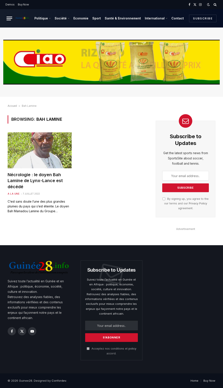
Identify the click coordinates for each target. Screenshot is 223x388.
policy (132, 348)
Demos (10, 4)
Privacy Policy (198, 203)
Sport (96, 18)
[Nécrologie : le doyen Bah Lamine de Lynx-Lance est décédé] (40, 150)
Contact (177, 18)
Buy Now (23, 4)
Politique (41, 18)
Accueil (12, 105)
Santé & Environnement (123, 18)
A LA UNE (13, 193)
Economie (80, 18)
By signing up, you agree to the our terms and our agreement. (186, 203)
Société (61, 18)
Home (194, 380)
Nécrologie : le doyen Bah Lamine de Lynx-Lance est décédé (35, 180)
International (155, 18)
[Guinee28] (22, 18)
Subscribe (203, 18)
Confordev (59, 380)
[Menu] (9, 18)
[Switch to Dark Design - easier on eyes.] (208, 4)
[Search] (214, 4)
